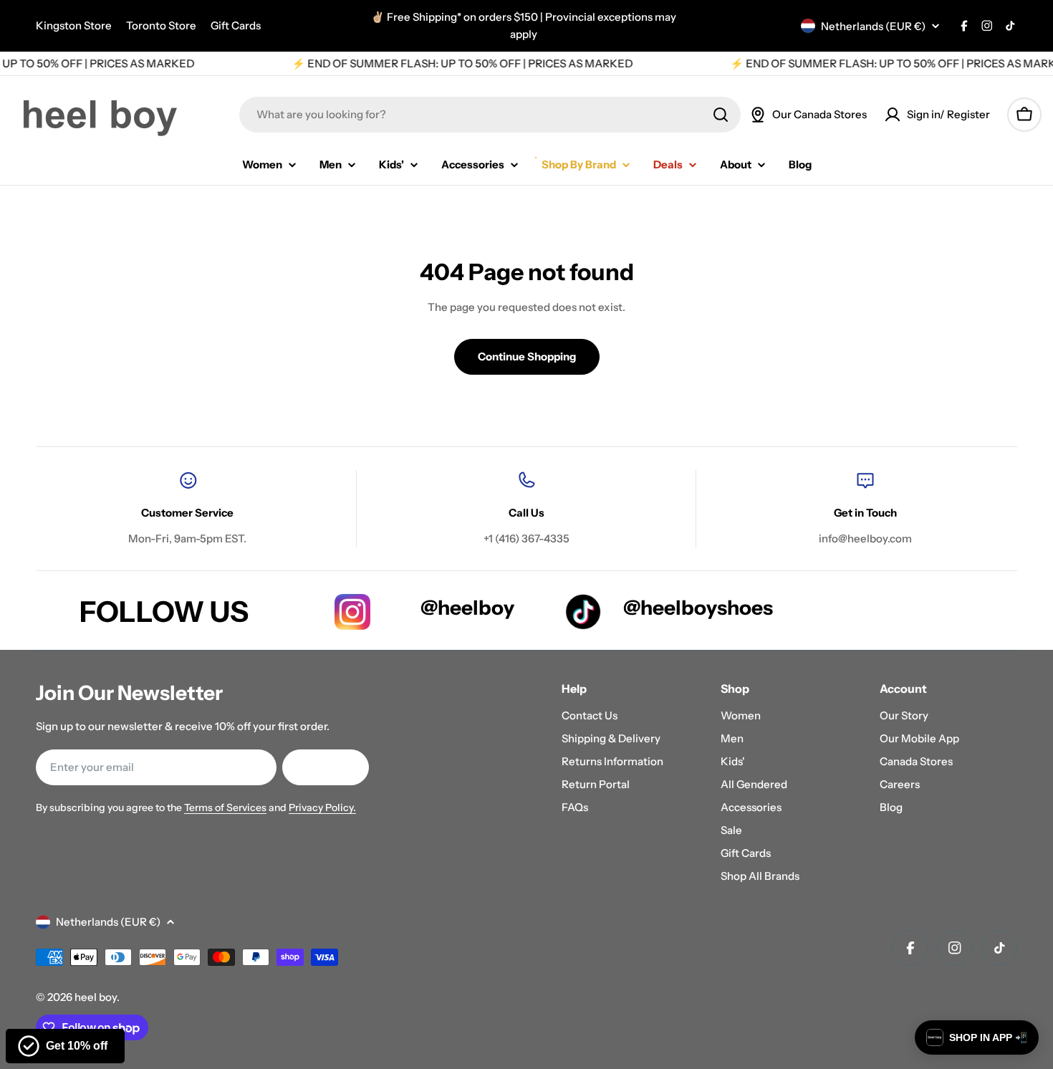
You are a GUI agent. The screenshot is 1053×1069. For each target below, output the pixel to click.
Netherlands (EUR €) (873, 26)
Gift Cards (236, 25)
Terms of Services (225, 807)
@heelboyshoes (698, 607)
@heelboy (467, 607)
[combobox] (490, 115)
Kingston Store (74, 25)
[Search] (720, 114)
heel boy (95, 997)
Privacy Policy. (322, 807)
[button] (977, 1037)
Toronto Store (161, 25)
